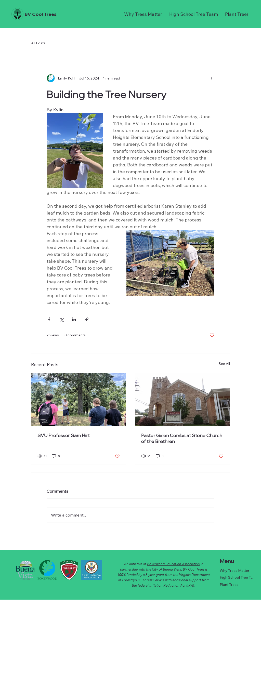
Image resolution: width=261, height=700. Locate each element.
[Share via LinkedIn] (74, 319)
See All (224, 363)
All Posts (38, 43)
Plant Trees (229, 584)
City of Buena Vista (166, 569)
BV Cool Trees (41, 14)
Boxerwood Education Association (173, 564)
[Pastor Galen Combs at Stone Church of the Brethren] (182, 399)
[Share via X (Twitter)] (61, 319)
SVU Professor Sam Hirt (63, 435)
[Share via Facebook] (49, 319)
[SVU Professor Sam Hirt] (78, 399)
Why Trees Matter (234, 570)
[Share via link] (86, 319)
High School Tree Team (237, 577)
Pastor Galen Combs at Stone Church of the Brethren (181, 438)
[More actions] (211, 78)
